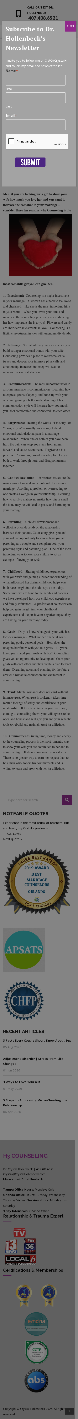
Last (9, 106)
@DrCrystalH (57, 60)
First (9, 89)
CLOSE (70, 26)
